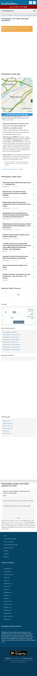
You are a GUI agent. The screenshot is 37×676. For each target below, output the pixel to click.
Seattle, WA (7, 577)
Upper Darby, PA (8, 423)
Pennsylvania (21, 15)
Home (2, 15)
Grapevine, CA (7, 607)
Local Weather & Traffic (11, 15)
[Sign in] (30, 2)
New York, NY (7, 586)
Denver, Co (6, 580)
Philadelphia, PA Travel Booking (12, 349)
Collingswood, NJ (8, 428)
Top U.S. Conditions (9, 541)
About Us (6, 550)
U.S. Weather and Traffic (10, 538)
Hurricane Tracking (8, 547)
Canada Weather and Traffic (11, 544)
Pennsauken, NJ (8, 426)
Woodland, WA (7, 610)
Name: (4, 495)
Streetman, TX (7, 619)
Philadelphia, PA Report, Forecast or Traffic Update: (17, 506)
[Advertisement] (18, 52)
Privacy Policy (9, 522)
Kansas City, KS (8, 601)
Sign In (7, 556)
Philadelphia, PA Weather (10, 332)
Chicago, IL (6, 598)
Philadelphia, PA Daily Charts (11, 342)
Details (25, 7)
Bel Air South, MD (8, 616)
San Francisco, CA (8, 574)
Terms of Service (19, 522)
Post (18, 518)
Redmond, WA (7, 613)
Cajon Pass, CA (8, 604)
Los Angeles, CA (8, 568)
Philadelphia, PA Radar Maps (11, 337)
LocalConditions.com (16, 658)
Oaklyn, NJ (7, 421)
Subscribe (6, 553)
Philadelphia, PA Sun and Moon (12, 347)
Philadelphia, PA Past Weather (11, 339)
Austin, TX (6, 589)
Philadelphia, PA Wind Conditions (12, 344)
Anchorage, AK (7, 571)
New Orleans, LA (8, 583)
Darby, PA (6, 431)
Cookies (23, 660)
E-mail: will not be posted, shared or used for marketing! (18, 500)
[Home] (9, 3)
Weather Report (18, 322)
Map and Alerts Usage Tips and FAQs (12, 169)
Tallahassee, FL (8, 592)
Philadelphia (29, 15)
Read (18, 294)
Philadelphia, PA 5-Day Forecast (12, 334)
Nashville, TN (7, 595)
